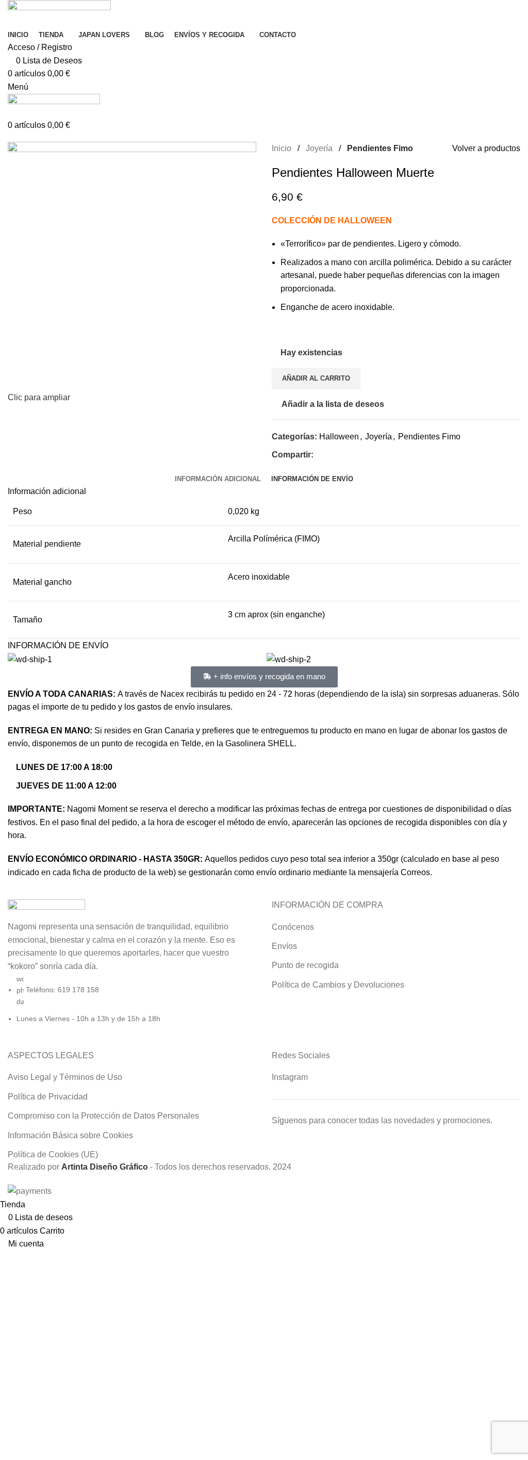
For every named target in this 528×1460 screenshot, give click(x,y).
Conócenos (293, 927)
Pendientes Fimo (380, 148)
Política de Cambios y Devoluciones (338, 984)
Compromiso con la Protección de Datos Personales (103, 1115)
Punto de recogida (305, 965)
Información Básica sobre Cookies (70, 1135)
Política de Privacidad (48, 1096)
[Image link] (46, 909)
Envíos (284, 946)
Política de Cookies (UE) (53, 1154)
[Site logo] (59, 13)
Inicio (281, 148)
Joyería (319, 148)
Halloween (339, 436)
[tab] (218, 479)
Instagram (290, 1077)
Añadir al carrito (316, 378)
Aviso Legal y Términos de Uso (65, 1077)
